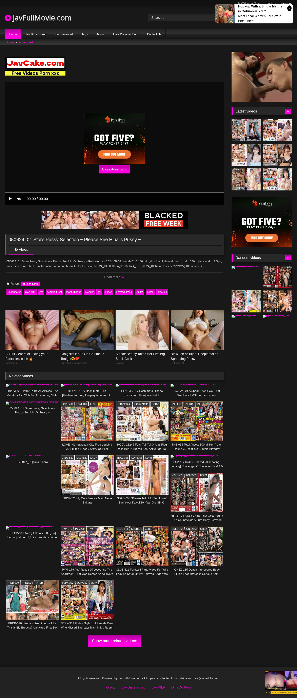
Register (285, 3)
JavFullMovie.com (41, 18)
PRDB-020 (13, 582)
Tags (85, 34)
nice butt (30, 291)
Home (13, 34)
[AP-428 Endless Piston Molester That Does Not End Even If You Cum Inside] (277, 277)
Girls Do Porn (181, 687)
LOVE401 (81, 404)
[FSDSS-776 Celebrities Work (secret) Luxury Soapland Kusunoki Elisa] (277, 155)
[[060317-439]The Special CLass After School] (277, 316)
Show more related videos (114, 641)
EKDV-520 (67, 457)
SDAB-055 (122, 457)
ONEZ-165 (177, 529)
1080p (139, 291)
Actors (100, 34)
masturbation (73, 291)
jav (41, 291)
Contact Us (154, 34)
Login (270, 3)
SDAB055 (136, 457)
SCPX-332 (68, 582)
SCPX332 (82, 582)
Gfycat (110, 687)
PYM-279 (67, 529)
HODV (155, 404)
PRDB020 (27, 582)
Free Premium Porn (125, 34)
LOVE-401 (67, 404)
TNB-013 (176, 404)
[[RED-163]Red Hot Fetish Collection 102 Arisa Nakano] (246, 316)
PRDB (39, 582)
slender (89, 291)
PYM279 (80, 529)
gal (99, 291)
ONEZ (203, 529)
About (22, 249)
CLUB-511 (122, 529)
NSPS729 (191, 475)
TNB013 (189, 404)
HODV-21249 (124, 404)
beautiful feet (54, 291)
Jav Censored (64, 34)
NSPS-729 (177, 475)
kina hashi (32, 283)
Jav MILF (158, 687)
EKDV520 (81, 457)
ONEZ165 (191, 529)
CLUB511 (136, 529)
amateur (162, 291)
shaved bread (124, 291)
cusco (108, 291)
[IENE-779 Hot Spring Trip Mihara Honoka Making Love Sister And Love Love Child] (246, 301)
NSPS (203, 475)
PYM (90, 529)
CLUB (148, 529)
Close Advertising (114, 169)
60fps (150, 291)
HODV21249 (141, 404)
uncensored (26, 42)
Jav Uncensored (36, 34)
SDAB (148, 457)
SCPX (94, 582)
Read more (112, 277)
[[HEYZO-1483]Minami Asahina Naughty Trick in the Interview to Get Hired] (246, 267)
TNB (199, 404)
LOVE (93, 404)
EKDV (93, 457)
